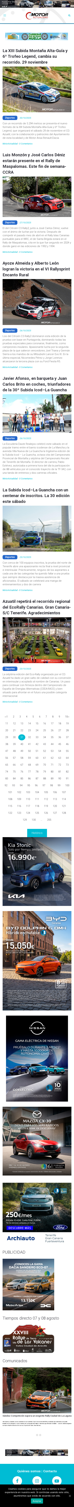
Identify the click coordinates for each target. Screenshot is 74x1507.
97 (44, 785)
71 (52, 764)
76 (21, 771)
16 (44, 723)
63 (59, 758)
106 (55, 792)
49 (21, 751)
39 (14, 744)
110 (28, 799)
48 (14, 751)
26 (52, 730)
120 (55, 806)
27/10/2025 (25, 222)
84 (14, 778)
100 (67, 785)
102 (19, 792)
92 (6, 785)
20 (6, 730)
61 (44, 758)
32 (29, 737)
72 (59, 764)
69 (37, 764)
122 (10, 813)
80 (52, 771)
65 (6, 764)
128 (64, 813)
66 (14, 764)
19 (67, 723)
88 (44, 778)
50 (29, 751)
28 (67, 730)
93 (13, 785)
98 (51, 785)
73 (67, 764)
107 (64, 792)
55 (67, 751)
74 (6, 771)
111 (37, 799)
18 (59, 723)
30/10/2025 (25, 118)
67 (21, 764)
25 (44, 730)
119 (46, 806)
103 (28, 792)
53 (52, 751)
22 (21, 730)
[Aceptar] (69, 1496)
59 (29, 758)
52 (44, 751)
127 (55, 813)
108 (10, 799)
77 (29, 771)
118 (37, 806)
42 (37, 744)
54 (59, 751)
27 (59, 730)
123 (19, 813)
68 (29, 764)
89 (52, 778)
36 (59, 737)
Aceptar (37, 1501)
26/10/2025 (25, 330)
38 (6, 744)
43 (44, 744)
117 (28, 806)
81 (59, 771)
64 (67, 758)
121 (64, 806)
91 (67, 778)
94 (21, 785)
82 (67, 771)
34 (44, 737)
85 (21, 778)
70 (44, 764)
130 (34, 819)
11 (6, 723)
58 (21, 758)
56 (6, 758)
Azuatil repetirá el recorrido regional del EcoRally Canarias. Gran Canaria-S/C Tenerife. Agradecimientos (37, 607)
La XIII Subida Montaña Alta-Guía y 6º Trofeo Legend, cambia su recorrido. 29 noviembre (35, 56)
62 (52, 758)
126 (46, 813)
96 (36, 785)
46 (67, 744)
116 (19, 806)
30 (14, 737)
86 (29, 778)
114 (64, 799)
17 (52, 723)
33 (37, 737)
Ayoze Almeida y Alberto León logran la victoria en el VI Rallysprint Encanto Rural (36, 269)
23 (29, 730)
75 (14, 771)
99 (59, 785)
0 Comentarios (26, 144)
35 (52, 737)
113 (55, 799)
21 (14, 730)
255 (49, 819)
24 (37, 730)
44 (52, 744)
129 (25, 819)
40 (21, 744)
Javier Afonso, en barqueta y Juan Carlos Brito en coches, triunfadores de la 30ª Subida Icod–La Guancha (37, 384)
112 (46, 799)
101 (10, 792)
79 (44, 771)
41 (29, 744)
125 (37, 813)
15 (37, 723)
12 (14, 723)
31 (21, 737)
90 (59, 778)
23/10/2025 (25, 557)
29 (6, 737)
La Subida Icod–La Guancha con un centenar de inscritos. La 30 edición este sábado (36, 496)
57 (14, 758)
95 (28, 785)
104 (37, 792)
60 (37, 758)
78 (37, 771)
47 (6, 751)
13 (21, 723)
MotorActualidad (10, 144)
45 (59, 744)
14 (29, 723)
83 (6, 778)
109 (19, 799)
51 (37, 751)
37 (67, 737)
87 (37, 778)
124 (28, 813)
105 (46, 792)
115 (10, 806)
